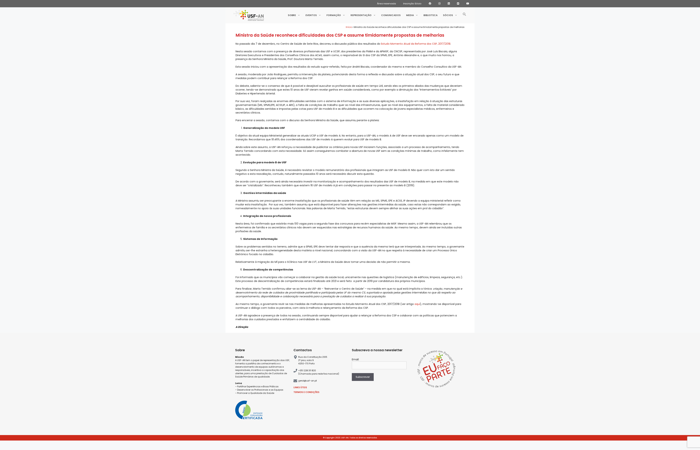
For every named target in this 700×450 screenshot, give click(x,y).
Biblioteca (430, 15)
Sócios (448, 15)
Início (349, 27)
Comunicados (391, 15)
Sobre (292, 15)
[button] (464, 15)
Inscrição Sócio (412, 3)
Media (410, 15)
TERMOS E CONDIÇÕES (306, 392)
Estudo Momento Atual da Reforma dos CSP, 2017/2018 (415, 44)
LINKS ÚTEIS (300, 387)
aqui (417, 304)
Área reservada (386, 3)
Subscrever (363, 377)
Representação (361, 15)
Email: (355, 359)
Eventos (311, 15)
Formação (333, 15)
